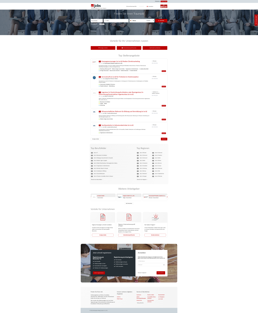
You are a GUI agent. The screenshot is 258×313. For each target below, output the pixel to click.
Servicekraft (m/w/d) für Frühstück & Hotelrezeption (120, 77)
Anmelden (150, 6)
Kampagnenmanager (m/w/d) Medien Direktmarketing (121, 61)
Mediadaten (157, 1)
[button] (153, 20)
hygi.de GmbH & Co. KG (128, 195)
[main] (129, 148)
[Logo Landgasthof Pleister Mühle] (94, 77)
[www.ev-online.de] (165, 6)
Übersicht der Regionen (142, 179)
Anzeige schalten (164, 1)
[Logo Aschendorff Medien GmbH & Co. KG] (94, 62)
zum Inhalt (160, 299)
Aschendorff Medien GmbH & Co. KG (113, 63)
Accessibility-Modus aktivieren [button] (151, 297)
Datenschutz (139, 300)
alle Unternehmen (129, 203)
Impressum (139, 294)
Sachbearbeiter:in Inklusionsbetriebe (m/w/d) (117, 125)
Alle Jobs (100, 63)
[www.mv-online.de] (162, 6)
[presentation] (167, 197)
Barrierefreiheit (161, 294)
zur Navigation (161, 296)
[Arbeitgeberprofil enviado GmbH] (94, 198)
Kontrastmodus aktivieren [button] (150, 301)
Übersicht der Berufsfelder (96, 179)
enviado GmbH (100, 195)
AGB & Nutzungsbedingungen (141, 297)
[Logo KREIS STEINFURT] (94, 93)
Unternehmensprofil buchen (129, 235)
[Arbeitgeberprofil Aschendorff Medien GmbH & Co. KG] (146, 197)
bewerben (164, 86)
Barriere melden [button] (150, 294)
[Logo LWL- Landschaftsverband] (94, 112)
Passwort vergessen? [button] (142, 272)
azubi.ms (118, 296)
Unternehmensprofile (131, 6)
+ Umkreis (148, 20)
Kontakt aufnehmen (155, 235)
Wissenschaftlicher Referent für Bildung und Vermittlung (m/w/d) (124, 111)
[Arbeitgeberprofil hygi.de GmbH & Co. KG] (120, 197)
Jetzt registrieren (99, 273)
